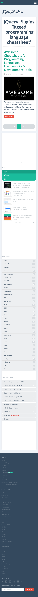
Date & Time (19, 281)
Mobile (19, 321)
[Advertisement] (19, 148)
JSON (19, 308)
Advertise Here (19, 163)
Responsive (19, 335)
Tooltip (19, 359)
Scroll (19, 338)
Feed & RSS (19, 291)
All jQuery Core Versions (9, 484)
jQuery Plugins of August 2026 (14, 382)
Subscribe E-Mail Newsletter (10, 482)
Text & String (19, 355)
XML (19, 365)
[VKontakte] (18, 581)
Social (19, 345)
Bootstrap (19, 267)
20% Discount (14, 415)
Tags (7, 175)
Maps (19, 311)
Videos (4, 468)
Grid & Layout (19, 301)
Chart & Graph (19, 274)
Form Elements (19, 294)
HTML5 (19, 304)
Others (19, 328)
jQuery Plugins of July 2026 (13, 385)
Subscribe (29, 589)
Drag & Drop (19, 284)
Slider (19, 342)
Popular (4, 470)
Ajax (19, 260)
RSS (3, 477)
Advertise (11, 415)
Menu (19, 318)
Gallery (19, 298)
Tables (19, 348)
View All (18, 223)
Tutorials (8, 179)
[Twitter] (3, 581)
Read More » (9, 116)
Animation (19, 264)
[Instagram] (10, 581)
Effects (19, 287)
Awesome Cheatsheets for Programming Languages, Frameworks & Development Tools (18, 60)
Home (3, 460)
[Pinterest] (14, 581)
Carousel (19, 271)
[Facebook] (6, 581)
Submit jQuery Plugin (11, 408)
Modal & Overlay (19, 325)
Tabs (19, 352)
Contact (6, 419)
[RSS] (21, 581)
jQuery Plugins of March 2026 (14, 400)
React (19, 331)
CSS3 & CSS (19, 277)
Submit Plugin (6, 463)
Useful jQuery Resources (12, 404)
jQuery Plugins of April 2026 (13, 397)
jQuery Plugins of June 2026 (13, 389)
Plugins (8, 172)
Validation (19, 362)
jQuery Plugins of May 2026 (13, 393)
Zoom (19, 369)
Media (19, 315)
